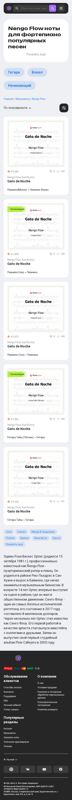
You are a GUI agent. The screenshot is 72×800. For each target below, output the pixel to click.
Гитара (14, 72)
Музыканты (10, 733)
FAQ (6, 700)
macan (22, 531)
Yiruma (10, 538)
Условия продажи (47, 687)
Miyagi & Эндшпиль (43, 531)
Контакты (9, 692)
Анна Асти (40, 538)
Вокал (37, 72)
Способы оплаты (13, 687)
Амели (24, 538)
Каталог (8, 728)
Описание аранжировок (16, 742)
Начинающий (19, 85)
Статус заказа (11, 709)
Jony (9, 531)
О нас (40, 683)
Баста (56, 538)
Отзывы (8, 746)
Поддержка (10, 696)
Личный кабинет (12, 705)
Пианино (35, 189)
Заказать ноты (11, 737)
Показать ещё (14, 544)
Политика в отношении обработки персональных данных (50, 695)
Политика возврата (47, 709)
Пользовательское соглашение (47, 703)
